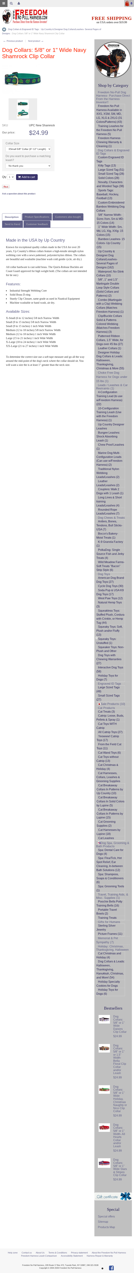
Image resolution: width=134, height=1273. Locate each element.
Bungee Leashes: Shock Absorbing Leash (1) (108, 436)
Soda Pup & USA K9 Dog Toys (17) (110, 592)
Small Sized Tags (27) (108, 697)
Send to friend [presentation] (12, 224)
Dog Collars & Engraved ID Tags (112, 152)
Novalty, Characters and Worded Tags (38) (110, 184)
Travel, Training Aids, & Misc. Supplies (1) (112, 896)
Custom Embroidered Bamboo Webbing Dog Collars (110, 206)
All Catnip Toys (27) (110, 732)
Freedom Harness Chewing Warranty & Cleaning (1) (109, 142)
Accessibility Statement (72, 1256)
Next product (36, 41)
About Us (40, 1253)
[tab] (11, 217)
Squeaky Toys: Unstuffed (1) (106, 640)
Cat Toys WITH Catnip (106, 725)
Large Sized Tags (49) (108, 689)
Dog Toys (104, 574)
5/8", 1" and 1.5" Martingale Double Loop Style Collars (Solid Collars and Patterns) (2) (107, 287)
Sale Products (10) (113, 704)
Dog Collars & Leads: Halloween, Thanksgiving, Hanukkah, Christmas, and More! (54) (110, 969)
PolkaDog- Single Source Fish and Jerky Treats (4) (110, 553)
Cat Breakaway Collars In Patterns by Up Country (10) (109, 789)
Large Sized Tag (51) (111, 169)
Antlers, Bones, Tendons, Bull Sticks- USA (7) (109, 525)
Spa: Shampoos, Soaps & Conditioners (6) (110, 878)
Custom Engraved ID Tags (110, 159)
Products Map (106, 1227)
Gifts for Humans (109, 922)
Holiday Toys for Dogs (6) (107, 991)
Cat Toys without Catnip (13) (107, 758)
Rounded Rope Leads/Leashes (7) (107, 511)
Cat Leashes (106, 838)
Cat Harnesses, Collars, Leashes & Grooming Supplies (108, 777)
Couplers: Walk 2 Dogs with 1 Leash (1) (109, 491)
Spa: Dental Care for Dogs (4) (109, 851)
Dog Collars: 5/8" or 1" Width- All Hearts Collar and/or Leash (119, 1135)
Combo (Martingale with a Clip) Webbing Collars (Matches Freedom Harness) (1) (110, 305)
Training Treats (107, 917)
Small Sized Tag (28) (111, 173)
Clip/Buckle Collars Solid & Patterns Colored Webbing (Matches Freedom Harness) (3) (109, 323)
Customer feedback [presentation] (37, 224)
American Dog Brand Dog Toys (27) (110, 579)
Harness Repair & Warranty (100, 1256)
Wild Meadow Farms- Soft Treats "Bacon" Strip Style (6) (110, 566)
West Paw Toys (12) (110, 598)
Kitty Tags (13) (107, 165)
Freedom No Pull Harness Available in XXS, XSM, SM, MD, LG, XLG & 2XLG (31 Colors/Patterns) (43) (109, 113)
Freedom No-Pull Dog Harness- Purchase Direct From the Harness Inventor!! (113, 97)
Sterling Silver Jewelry (106, 927)
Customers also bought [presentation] (68, 216)
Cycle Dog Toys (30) (110, 586)
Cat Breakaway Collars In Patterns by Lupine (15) (109, 813)
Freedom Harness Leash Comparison (39, 1256)
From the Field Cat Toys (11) (108, 746)
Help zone (13, 1253)
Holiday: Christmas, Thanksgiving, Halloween (112, 948)
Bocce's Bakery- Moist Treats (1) (107, 535)
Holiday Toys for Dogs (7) (107, 677)
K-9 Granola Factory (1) (109, 543)
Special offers (106, 1216)
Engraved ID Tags (109, 683)
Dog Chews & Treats (111, 517)
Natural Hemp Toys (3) (109, 604)
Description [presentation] (12, 217)
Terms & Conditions (58, 1253)
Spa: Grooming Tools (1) (110, 888)
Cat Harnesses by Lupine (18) (108, 831)
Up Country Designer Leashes (110, 426)
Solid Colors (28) (108, 177)
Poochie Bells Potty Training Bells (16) (109, 903)
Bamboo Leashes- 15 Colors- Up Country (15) (110, 243)
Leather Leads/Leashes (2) (107, 483)
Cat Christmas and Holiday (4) (108, 955)
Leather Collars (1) (109, 348)
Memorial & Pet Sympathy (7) (107, 940)
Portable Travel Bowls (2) (106, 911)
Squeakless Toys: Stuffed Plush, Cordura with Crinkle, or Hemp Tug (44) (110, 616)
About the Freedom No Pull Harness (109, 1253)
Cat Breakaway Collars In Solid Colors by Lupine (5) (110, 801)
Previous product (13, 41)
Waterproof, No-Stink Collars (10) (110, 273)
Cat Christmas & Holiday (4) (107, 766)
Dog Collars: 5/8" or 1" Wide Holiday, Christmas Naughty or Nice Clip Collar (120, 1099)
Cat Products (106, 708)
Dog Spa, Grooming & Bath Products (112, 844)
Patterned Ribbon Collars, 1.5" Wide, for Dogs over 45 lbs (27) (109, 340)
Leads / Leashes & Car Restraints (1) (112, 386)
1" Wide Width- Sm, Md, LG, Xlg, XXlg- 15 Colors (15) (109, 230)
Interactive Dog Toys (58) (109, 669)
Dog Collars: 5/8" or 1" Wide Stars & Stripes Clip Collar (120, 1167)
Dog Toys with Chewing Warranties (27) (108, 659)
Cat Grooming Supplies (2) (106, 823)
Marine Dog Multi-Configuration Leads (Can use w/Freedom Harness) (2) (109, 458)
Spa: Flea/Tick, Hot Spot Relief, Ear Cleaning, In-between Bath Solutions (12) (109, 864)
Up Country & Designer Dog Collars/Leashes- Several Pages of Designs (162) (107, 259)
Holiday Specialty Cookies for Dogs (108, 983)
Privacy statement (79, 1253)
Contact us (27, 1253)
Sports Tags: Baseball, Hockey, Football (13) (107, 194)
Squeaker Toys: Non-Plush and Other (110, 649)
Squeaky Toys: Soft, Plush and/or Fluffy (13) (109, 630)
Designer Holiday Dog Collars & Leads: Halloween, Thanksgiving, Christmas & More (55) (110, 360)
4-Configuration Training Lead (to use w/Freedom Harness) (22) (109, 398)
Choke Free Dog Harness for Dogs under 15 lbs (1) (111, 377)
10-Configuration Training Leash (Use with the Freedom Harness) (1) (108, 414)
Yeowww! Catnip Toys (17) (107, 738)
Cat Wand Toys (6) (109, 752)
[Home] (4, 29)
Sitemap (103, 1221)
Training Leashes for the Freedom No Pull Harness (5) (109, 130)
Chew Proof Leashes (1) (110, 446)
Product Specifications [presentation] (37, 216)
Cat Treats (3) (106, 711)
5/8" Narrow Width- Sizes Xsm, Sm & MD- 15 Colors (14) (110, 218)
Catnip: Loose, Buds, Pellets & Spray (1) (110, 717)
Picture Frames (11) (110, 933)
